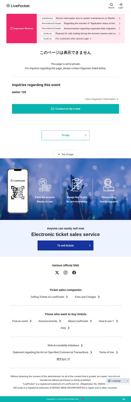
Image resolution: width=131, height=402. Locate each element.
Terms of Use (106, 352)
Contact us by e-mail (67, 108)
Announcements (48, 321)
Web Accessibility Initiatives (63, 345)
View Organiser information (100, 99)
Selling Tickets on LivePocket (47, 297)
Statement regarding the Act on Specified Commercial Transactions (50, 352)
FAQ (63, 328)
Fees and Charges (85, 297)
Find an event (20, 321)
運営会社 (62, 359)
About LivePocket (78, 321)
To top (65, 135)
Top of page (67, 154)
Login (120, 8)
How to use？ (106, 321)
